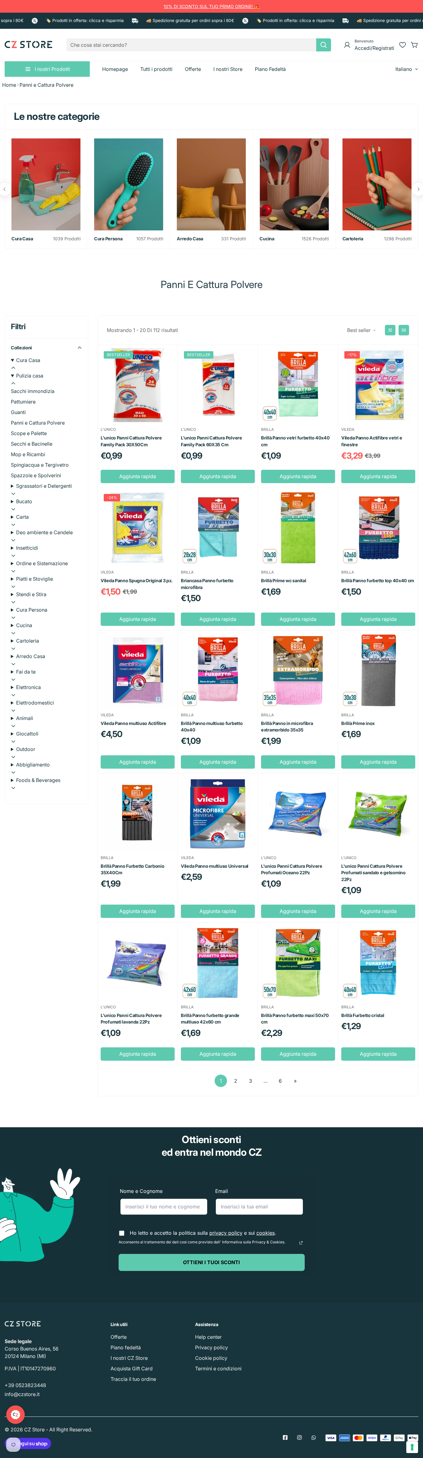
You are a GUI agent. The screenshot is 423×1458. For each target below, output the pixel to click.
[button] (414, 45)
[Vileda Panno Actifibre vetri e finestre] (378, 385)
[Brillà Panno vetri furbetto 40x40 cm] (298, 385)
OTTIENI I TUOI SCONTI (211, 1262)
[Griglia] (404, 330)
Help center (208, 1337)
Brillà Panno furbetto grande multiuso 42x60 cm (210, 1019)
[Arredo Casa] (211, 184)
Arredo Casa (190, 238)
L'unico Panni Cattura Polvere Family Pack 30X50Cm (131, 441)
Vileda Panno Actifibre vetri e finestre (371, 441)
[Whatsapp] (313, 1437)
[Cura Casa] (46, 184)
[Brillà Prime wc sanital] (298, 528)
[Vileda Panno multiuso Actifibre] (138, 671)
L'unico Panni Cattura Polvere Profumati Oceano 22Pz (291, 869)
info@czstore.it (22, 1394)
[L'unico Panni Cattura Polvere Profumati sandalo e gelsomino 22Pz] (378, 813)
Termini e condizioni (218, 1368)
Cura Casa (22, 238)
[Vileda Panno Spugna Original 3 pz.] (138, 528)
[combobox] (199, 44)
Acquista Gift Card (132, 1368)
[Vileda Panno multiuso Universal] (218, 813)
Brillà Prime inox (358, 723)
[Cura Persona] (128, 184)
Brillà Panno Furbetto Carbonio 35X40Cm (132, 869)
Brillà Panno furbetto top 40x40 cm (377, 580)
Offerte (119, 1337)
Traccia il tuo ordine (133, 1379)
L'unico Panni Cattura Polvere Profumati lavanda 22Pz (131, 1019)
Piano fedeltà (126, 1347)
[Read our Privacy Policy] (301, 1242)
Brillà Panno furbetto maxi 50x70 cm (295, 1019)
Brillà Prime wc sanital (283, 580)
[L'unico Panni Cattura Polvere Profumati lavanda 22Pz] (138, 963)
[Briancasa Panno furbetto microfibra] (218, 528)
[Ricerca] (323, 44)
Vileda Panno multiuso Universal (214, 866)
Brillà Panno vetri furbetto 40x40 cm (295, 441)
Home (9, 85)
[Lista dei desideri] (402, 45)
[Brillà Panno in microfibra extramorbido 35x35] (298, 671)
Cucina (266, 238)
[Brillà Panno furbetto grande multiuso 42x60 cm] (218, 963)
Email (221, 1191)
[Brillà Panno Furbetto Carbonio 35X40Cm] (138, 813)
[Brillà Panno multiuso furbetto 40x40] (218, 671)
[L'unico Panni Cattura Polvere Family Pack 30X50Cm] (138, 385)
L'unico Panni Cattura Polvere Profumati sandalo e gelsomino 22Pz (373, 872)
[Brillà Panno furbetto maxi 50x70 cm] (298, 963)
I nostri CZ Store (129, 1358)
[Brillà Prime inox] (378, 671)
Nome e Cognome (141, 1191)
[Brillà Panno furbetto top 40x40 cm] (378, 528)
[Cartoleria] (377, 184)
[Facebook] (285, 1437)
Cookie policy (211, 1358)
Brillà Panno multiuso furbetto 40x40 (211, 727)
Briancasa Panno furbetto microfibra (207, 584)
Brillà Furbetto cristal (362, 1015)
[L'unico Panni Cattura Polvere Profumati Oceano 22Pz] (298, 813)
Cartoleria (352, 238)
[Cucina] (294, 184)
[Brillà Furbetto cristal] (378, 963)
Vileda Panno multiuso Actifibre (133, 723)
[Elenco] (390, 330)
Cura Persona (108, 238)
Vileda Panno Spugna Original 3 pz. (137, 580)
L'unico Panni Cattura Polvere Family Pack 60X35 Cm (211, 441)
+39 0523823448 (25, 1385)
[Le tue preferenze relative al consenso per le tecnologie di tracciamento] (412, 1447)
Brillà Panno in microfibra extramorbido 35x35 (287, 727)
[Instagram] (299, 1437)
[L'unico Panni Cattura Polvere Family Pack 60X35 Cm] (218, 385)
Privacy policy (211, 1347)
